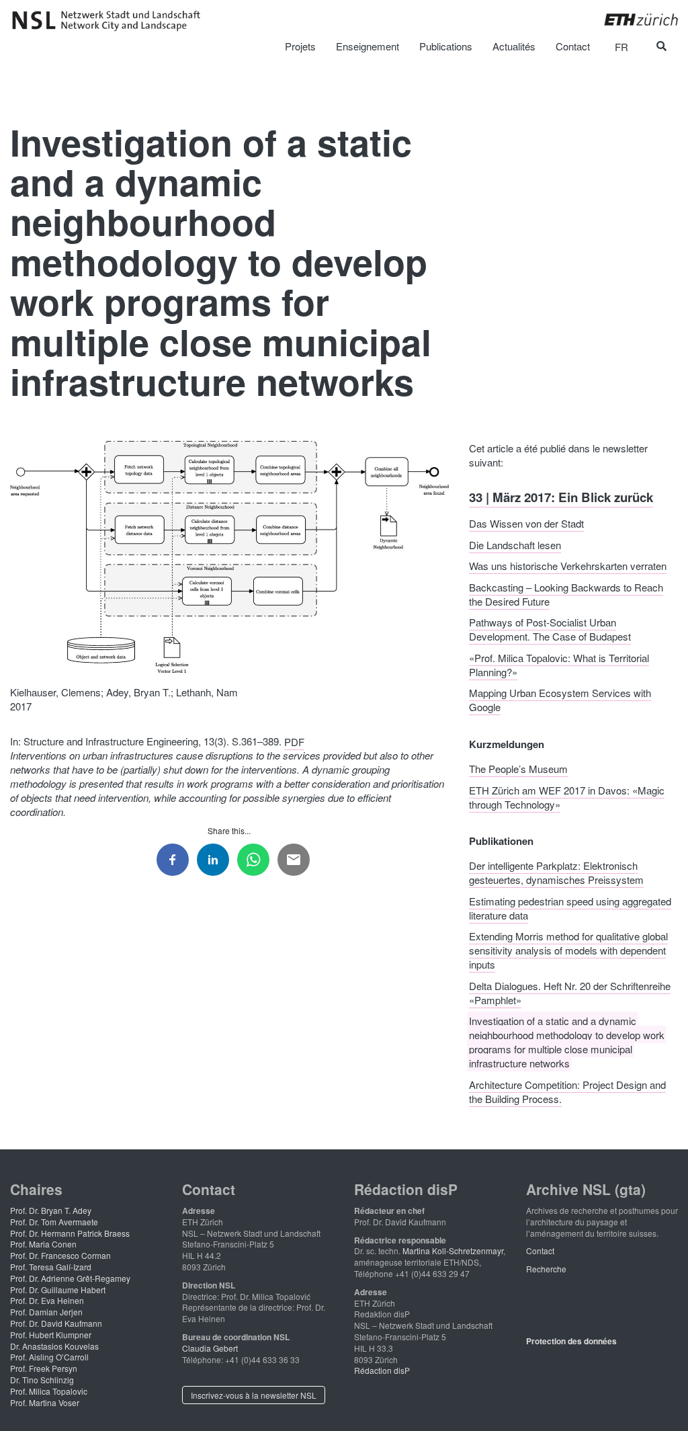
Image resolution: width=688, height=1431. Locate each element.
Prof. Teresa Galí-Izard (50, 1266)
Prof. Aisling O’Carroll (49, 1356)
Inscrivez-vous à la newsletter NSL (253, 1395)
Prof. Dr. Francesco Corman (60, 1255)
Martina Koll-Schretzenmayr (452, 1250)
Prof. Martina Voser (44, 1402)
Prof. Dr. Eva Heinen (47, 1300)
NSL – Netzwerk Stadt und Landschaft (111, 21)
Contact (540, 1250)
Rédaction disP (382, 1370)
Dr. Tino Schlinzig (42, 1379)
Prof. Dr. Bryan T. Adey (50, 1210)
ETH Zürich (630, 19)
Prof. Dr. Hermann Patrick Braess (70, 1233)
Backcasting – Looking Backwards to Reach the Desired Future (566, 593)
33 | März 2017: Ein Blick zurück (561, 496)
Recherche (546, 1268)
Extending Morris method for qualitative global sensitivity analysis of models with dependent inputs (568, 950)
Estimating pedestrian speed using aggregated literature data (570, 907)
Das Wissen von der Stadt (526, 523)
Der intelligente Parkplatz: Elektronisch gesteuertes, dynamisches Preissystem (556, 872)
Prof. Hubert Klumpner (50, 1334)
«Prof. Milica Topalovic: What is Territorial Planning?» (559, 664)
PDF (294, 741)
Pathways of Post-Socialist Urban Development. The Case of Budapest (550, 629)
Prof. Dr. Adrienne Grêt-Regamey (70, 1278)
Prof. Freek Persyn (43, 1368)
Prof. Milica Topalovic (48, 1391)
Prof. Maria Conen (43, 1244)
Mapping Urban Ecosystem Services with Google (560, 700)
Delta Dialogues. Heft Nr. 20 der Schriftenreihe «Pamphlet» (570, 992)
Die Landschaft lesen (515, 544)
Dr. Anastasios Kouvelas (54, 1346)
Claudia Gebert (210, 1348)
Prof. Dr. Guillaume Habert (57, 1289)
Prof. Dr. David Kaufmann (56, 1323)
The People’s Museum (518, 769)
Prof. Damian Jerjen (46, 1311)
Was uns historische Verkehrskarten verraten (567, 566)
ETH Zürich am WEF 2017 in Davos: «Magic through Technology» (566, 796)
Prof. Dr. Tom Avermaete (54, 1221)
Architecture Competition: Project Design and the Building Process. (567, 1091)
